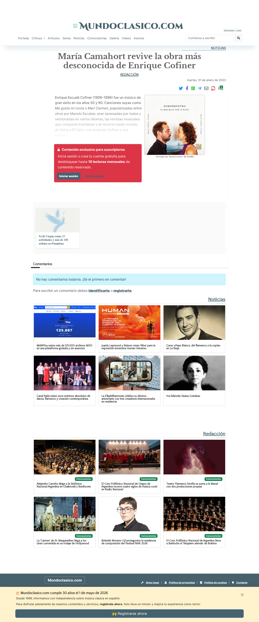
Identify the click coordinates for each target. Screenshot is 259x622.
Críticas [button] (37, 38)
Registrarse (229, 30)
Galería (114, 38)
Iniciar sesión (68, 176)
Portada (23, 38)
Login (239, 30)
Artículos (54, 38)
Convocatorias (97, 38)
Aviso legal (152, 582)
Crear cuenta (94, 176)
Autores (139, 38)
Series (67, 38)
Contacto (242, 582)
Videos (126, 38)
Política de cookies (215, 582)
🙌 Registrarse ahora (129, 613)
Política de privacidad (181, 582)
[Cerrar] (242, 595)
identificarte (99, 290)
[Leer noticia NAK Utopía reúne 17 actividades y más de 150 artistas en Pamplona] (57, 220)
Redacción (129, 75)
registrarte (122, 290)
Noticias (78, 38)
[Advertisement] (129, 8)
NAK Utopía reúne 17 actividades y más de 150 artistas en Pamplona (53, 239)
